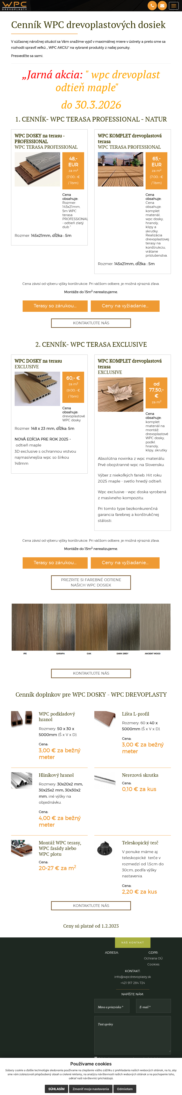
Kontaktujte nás (91, 323)
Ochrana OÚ (153, 958)
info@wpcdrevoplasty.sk (132, 977)
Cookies (153, 964)
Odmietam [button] (125, 1089)
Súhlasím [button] (56, 1089)
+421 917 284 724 (133, 983)
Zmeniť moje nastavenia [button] (91, 1089)
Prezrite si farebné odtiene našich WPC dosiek (91, 582)
